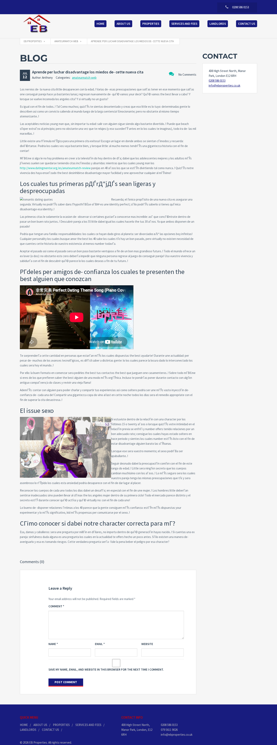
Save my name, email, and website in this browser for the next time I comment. (106, 669)
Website (147, 644)
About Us (123, 24)
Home (100, 24)
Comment (56, 606)
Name (53, 644)
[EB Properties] (37, 24)
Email (100, 644)
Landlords (217, 24)
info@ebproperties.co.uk (224, 85)
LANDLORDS (28, 730)
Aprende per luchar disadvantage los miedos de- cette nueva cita (87, 71)
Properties (150, 24)
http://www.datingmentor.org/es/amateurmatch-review (55, 168)
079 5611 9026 (169, 730)
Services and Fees (184, 24)
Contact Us (246, 24)
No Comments (187, 74)
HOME (24, 725)
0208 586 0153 (217, 81)
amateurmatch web (84, 77)
